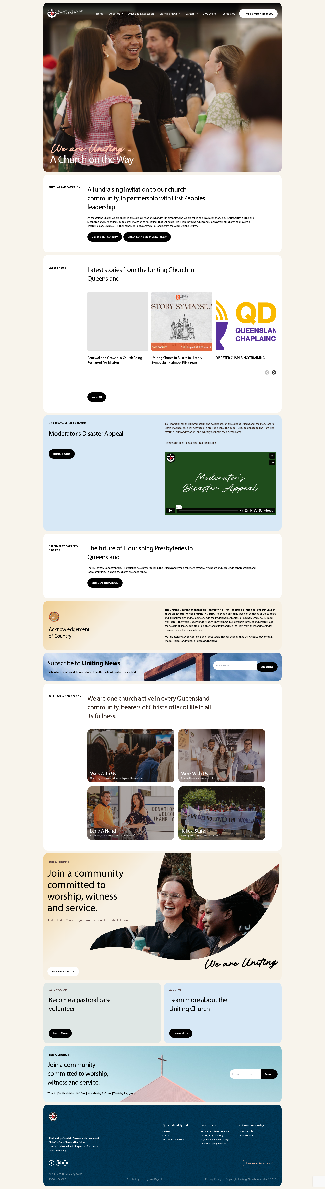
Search (269, 1074)
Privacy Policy (213, 1179)
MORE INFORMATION (105, 583)
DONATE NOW (62, 454)
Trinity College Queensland (213, 1143)
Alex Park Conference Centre (214, 1131)
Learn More (60, 1033)
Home (99, 13)
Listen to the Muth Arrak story (147, 237)
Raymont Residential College (214, 1139)
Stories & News (168, 13)
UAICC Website (245, 1135)
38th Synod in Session (173, 1139)
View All (97, 397)
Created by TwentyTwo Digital (144, 1179)
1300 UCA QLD (58, 1179)
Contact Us (229, 13)
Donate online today (105, 237)
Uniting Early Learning (211, 1135)
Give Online (209, 13)
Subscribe (267, 666)
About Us (114, 13)
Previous (266, 372)
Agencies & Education (141, 13)
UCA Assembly (245, 1131)
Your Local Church (63, 971)
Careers (190, 13)
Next (273, 372)
